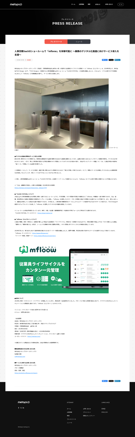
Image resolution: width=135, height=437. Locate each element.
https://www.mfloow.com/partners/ (45, 236)
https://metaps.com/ (33, 336)
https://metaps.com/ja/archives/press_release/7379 (31, 188)
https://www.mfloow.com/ (40, 233)
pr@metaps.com (20, 356)
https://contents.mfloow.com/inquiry (26, 373)
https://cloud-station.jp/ (45, 213)
